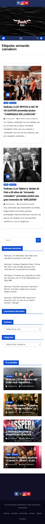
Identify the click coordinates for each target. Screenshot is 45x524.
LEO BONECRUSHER (26, 204)
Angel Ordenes (27, 464)
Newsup (35, 505)
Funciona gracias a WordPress (15, 505)
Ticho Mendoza (27, 386)
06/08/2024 (10, 204)
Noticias (13, 103)
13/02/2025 (10, 119)
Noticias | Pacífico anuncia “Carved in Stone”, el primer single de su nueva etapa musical (21, 289)
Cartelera (10, 428)
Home (6, 103)
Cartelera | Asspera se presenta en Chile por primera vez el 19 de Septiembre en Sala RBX (22, 278)
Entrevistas (24, 513)
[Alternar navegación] (20, 38)
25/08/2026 (12, 386)
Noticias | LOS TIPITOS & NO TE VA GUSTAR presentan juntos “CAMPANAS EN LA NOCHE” (21, 110)
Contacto (22, 519)
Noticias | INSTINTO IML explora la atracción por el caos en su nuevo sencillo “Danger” (19, 300)
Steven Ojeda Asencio (28, 119)
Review (32, 513)
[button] (37, 38)
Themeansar (22, 508)
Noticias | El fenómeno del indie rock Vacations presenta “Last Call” (21, 382)
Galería (39, 513)
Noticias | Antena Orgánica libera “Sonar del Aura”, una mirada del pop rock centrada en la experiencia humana (22, 266)
